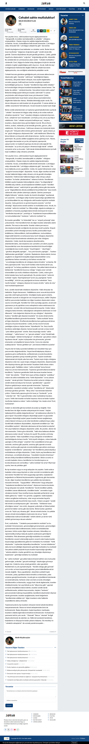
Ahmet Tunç (73, 19)
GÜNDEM (21, 9)
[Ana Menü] (84, 9)
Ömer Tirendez (74, 44)
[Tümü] (83, 15)
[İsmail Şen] (63, 30)
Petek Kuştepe (74, 53)
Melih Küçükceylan (27, 21)
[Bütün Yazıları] (55, 647)
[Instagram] (11, 729)
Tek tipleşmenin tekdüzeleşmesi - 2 (18, 654)
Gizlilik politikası (66, 742)
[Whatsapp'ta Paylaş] (44, 30)
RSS (7, 738)
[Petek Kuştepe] (63, 55)
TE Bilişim (82, 738)
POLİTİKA (72, 9)
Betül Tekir (73, 61)
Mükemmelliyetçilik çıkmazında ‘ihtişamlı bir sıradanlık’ (25, 670)
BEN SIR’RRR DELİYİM (75, 39)
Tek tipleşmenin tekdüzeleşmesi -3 (18, 651)
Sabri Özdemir (74, 37)
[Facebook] (5, 729)
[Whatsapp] (17, 729)
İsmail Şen (72, 28)
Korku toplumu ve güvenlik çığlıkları (18, 667)
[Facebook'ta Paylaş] (38, 30)
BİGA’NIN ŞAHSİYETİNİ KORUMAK (76, 31)
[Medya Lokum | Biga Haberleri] (45, 3)
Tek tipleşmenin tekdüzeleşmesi (17, 657)
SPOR (79, 9)
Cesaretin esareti (13, 664)
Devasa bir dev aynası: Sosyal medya (19, 673)
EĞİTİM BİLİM (41, 9)
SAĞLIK (51, 9)
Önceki (9, 631)
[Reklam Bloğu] (72, 72)
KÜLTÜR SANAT (61, 9)
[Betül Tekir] (63, 64)
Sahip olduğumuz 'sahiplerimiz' (17, 661)
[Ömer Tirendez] (63, 47)
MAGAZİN (53, 720)
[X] (8, 729)
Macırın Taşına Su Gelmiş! (74, 22)
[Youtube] (14, 729)
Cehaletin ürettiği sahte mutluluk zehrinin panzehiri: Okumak (27, 680)
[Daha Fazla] (48, 30)
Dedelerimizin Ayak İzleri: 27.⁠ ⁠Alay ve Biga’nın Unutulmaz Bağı (75, 48)
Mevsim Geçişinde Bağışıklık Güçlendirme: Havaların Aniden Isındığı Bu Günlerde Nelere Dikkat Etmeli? (76, 56)
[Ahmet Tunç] (63, 21)
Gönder (9, 705)
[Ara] (84, 3)
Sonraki (52, 631)
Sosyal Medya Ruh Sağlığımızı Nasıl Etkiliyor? (74, 65)
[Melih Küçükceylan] (10, 20)
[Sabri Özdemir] (63, 38)
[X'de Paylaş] (41, 30)
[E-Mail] (20, 24)
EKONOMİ (31, 9)
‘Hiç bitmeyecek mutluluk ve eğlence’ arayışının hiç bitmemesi (27, 677)
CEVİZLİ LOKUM (10, 9)
